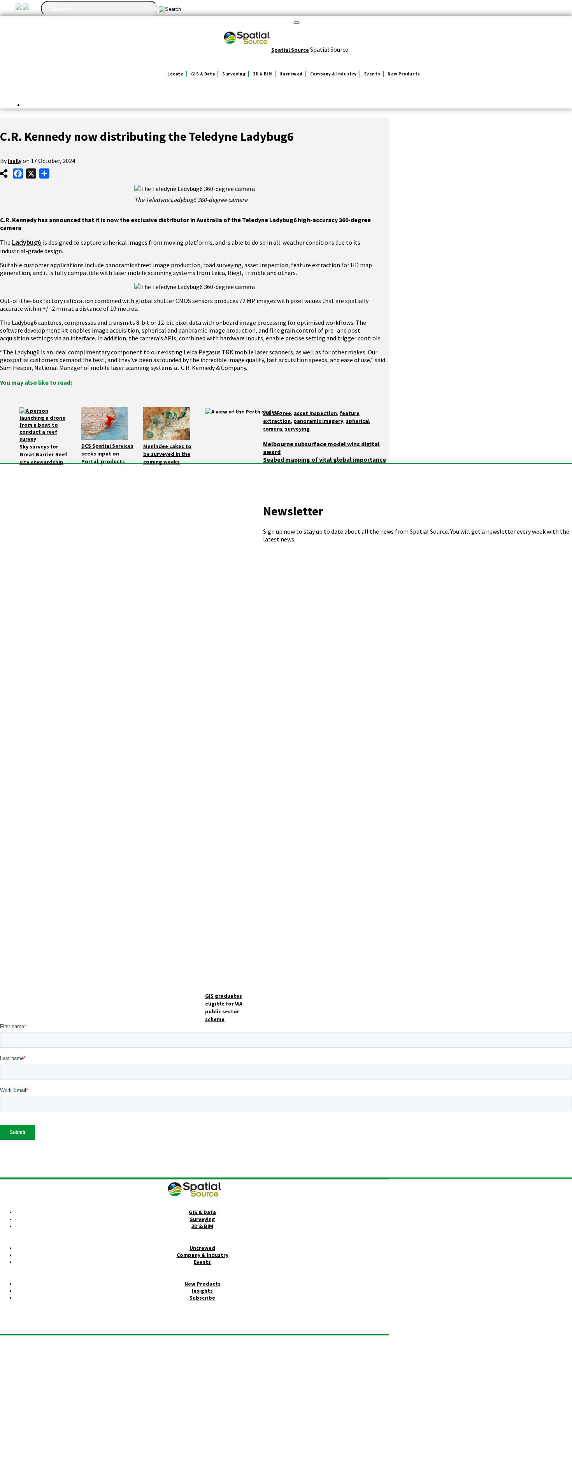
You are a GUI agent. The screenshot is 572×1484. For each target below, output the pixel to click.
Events (372, 74)
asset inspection (315, 413)
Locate (175, 74)
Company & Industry (333, 74)
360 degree (277, 413)
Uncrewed (290, 74)
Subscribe (202, 1297)
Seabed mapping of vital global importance (324, 459)
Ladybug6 (27, 242)
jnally (14, 161)
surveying (297, 428)
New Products (404, 74)
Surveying (234, 74)
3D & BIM (262, 74)
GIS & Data (203, 74)
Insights (202, 1290)
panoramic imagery (318, 420)
